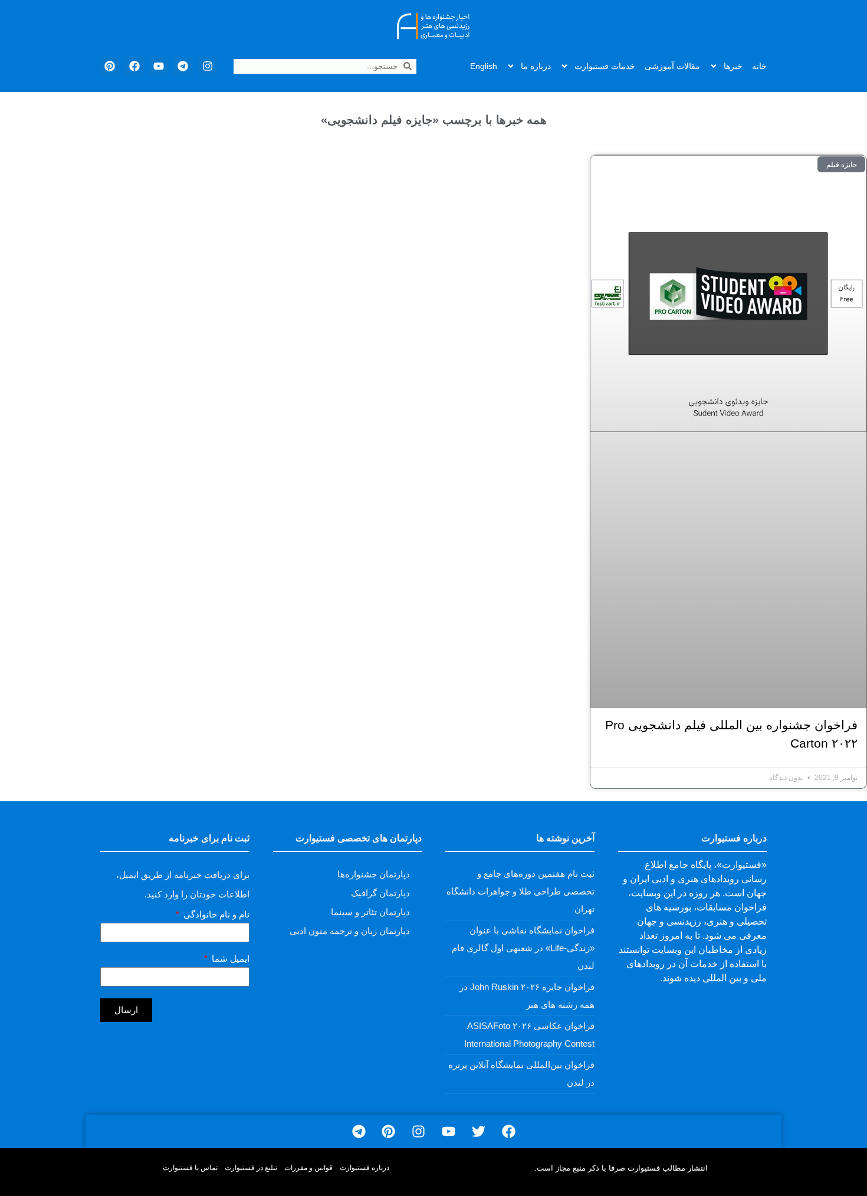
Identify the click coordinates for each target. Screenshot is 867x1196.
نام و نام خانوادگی (215, 914)
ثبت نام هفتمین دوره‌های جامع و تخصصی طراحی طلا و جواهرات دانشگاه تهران (520, 891)
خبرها (733, 66)
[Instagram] (207, 66)
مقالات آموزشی (672, 66)
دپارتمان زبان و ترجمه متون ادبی (350, 931)
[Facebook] (133, 66)
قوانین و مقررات (308, 1168)
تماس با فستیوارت (190, 1168)
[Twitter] (479, 1131)
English (483, 66)
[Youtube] (158, 66)
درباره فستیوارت (364, 1168)
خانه (759, 66)
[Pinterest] (109, 66)
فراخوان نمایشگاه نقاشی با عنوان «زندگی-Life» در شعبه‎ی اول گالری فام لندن (523, 948)
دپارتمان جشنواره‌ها (373, 874)
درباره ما (536, 66)
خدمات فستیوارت (604, 66)
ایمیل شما (229, 959)
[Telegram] (182, 66)
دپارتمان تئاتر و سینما (370, 912)
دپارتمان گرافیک (380, 893)
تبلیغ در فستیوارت (251, 1168)
